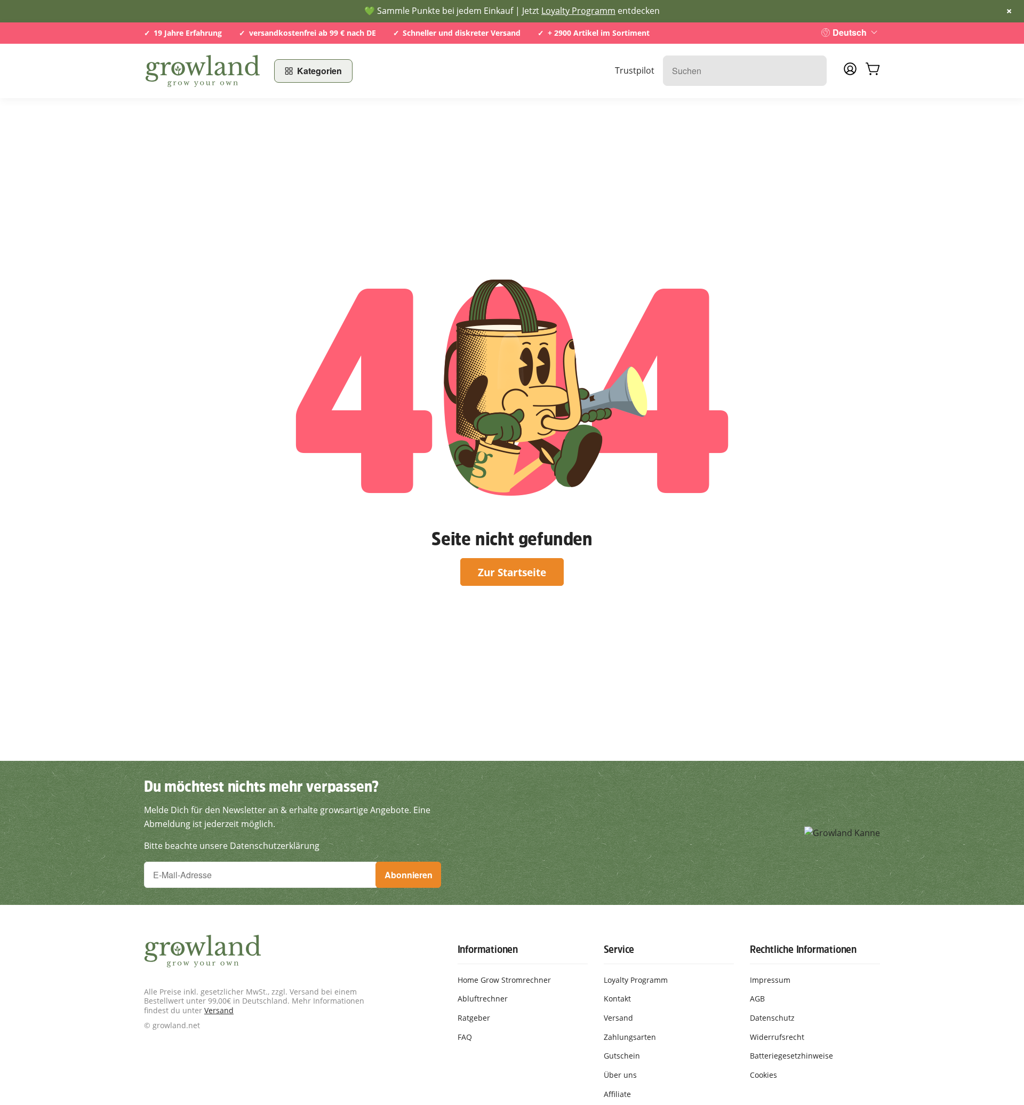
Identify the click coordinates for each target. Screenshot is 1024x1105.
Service (619, 949)
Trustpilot (634, 70)
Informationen (488, 949)
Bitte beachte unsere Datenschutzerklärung (231, 846)
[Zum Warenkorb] (872, 71)
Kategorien (319, 71)
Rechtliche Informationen (803, 949)
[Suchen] (813, 70)
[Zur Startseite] (202, 71)
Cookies (763, 1075)
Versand (219, 1010)
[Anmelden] (850, 72)
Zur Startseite (512, 572)
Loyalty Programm (578, 11)
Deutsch (850, 32)
